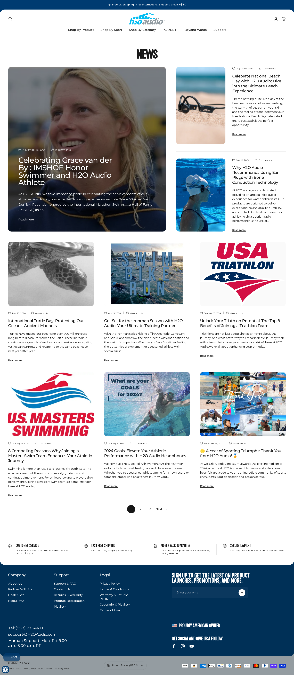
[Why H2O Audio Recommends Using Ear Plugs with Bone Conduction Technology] (200, 195)
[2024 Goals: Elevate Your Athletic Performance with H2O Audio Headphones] (147, 404)
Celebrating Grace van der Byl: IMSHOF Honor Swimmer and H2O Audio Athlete (65, 171)
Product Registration (69, 600)
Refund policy (14, 668)
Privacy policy (29, 668)
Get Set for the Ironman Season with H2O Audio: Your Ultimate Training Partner (143, 323)
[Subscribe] (242, 592)
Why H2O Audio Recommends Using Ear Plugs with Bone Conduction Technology (255, 175)
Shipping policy (61, 668)
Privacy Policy (110, 583)
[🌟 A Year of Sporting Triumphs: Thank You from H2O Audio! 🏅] (243, 404)
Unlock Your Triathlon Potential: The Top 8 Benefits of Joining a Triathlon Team (240, 323)
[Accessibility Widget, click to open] (5, 669)
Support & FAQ (65, 583)
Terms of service (45, 668)
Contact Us (62, 589)
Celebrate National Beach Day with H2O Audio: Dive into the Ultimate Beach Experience (256, 83)
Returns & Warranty (68, 595)
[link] (25, 628)
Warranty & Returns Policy (114, 596)
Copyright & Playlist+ (115, 604)
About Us (15, 583)
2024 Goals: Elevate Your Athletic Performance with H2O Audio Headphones (145, 453)
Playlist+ (60, 606)
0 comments (63, 149)
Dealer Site (16, 595)
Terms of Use (110, 610)
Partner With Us (20, 589)
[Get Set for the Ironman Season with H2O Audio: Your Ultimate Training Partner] (147, 274)
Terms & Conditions (114, 589)
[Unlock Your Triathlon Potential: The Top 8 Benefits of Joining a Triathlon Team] (243, 274)
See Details (124, 550)
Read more (26, 219)
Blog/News (16, 600)
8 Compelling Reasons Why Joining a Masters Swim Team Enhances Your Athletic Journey (50, 455)
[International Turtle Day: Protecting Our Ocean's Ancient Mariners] (51, 274)
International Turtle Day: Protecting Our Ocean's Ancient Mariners (46, 323)
